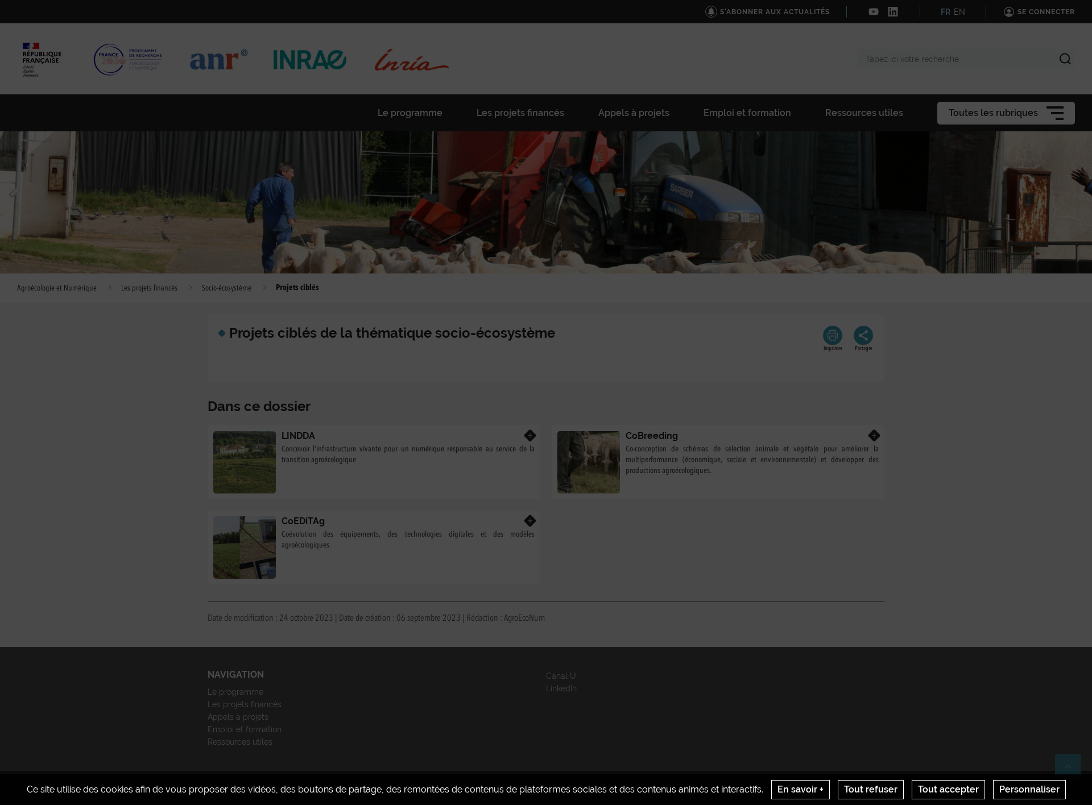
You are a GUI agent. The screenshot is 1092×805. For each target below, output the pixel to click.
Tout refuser (870, 789)
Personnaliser (1029, 789)
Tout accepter (948, 789)
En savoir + (800, 789)
